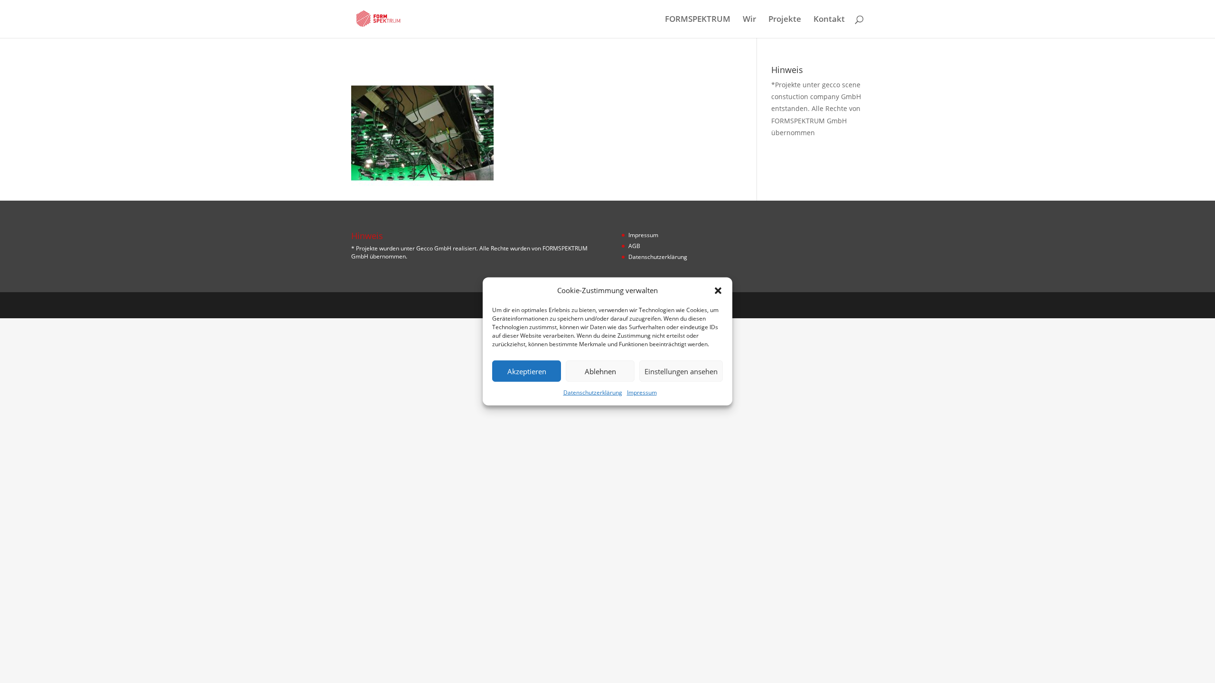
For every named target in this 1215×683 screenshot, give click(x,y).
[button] (718, 290)
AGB (634, 246)
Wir (749, 20)
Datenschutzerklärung (592, 392)
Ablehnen (600, 371)
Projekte (784, 20)
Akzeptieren (526, 371)
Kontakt (829, 20)
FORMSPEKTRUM (697, 20)
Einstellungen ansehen (681, 371)
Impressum (642, 392)
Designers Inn (396, 305)
